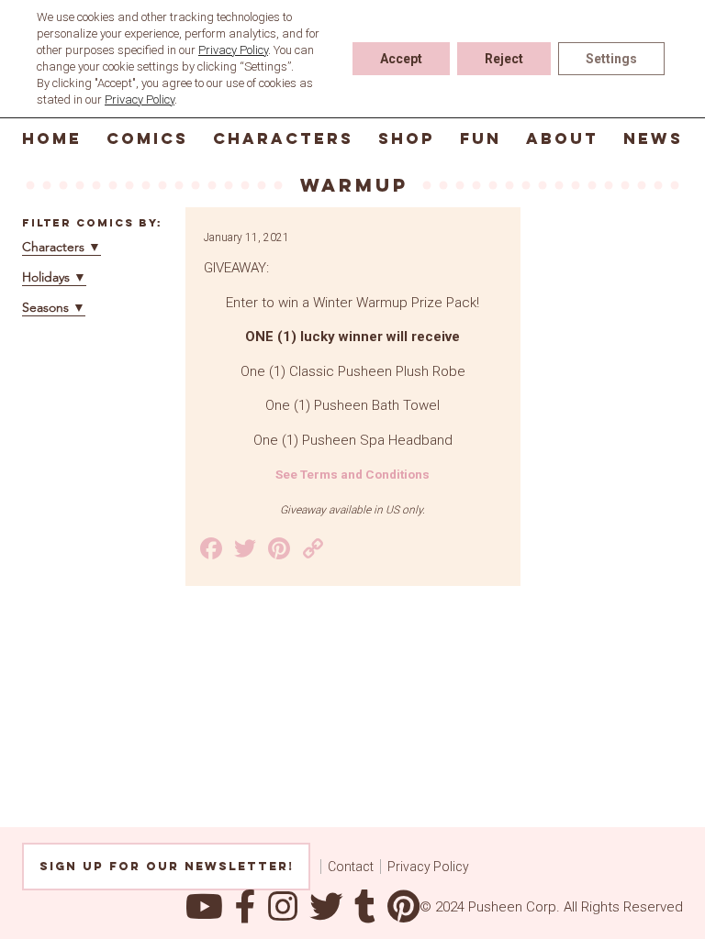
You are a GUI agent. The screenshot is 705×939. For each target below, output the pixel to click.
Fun (480, 138)
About (562, 138)
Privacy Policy (428, 866)
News (653, 138)
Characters (283, 138)
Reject (504, 58)
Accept (401, 58)
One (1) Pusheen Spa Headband (353, 440)
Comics (147, 138)
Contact (351, 866)
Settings (611, 58)
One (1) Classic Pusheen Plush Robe (353, 371)
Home (52, 138)
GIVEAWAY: (236, 268)
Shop (406, 138)
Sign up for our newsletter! (166, 866)
